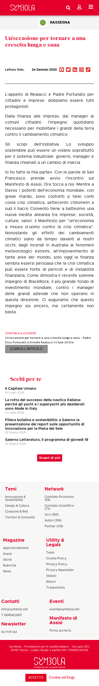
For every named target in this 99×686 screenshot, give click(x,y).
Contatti (10, 601)
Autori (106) (53, 520)
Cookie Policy (56, 558)
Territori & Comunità (20, 517)
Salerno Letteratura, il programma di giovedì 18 (46, 440)
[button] (71, 80)
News (7, 571)
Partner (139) (54, 526)
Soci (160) (52, 514)
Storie (7, 559)
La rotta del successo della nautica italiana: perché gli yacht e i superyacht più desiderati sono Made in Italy (45, 404)
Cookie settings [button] (62, 677)
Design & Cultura (17, 505)
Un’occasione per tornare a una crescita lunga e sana (45, 41)
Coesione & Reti (16, 511)
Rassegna (60, 22)
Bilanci (51, 581)
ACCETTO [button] (35, 677)
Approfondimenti (15, 548)
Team (50, 552)
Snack (7, 553)
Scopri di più (49, 458)
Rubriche (9, 565)
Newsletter (13, 624)
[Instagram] (81, 70)
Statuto (51, 575)
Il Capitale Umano (20, 388)
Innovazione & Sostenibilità (15, 498)
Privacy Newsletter (60, 570)
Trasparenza (55, 587)
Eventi (57, 601)
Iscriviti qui (9, 631)
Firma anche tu (60, 630)
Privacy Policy (56, 564)
